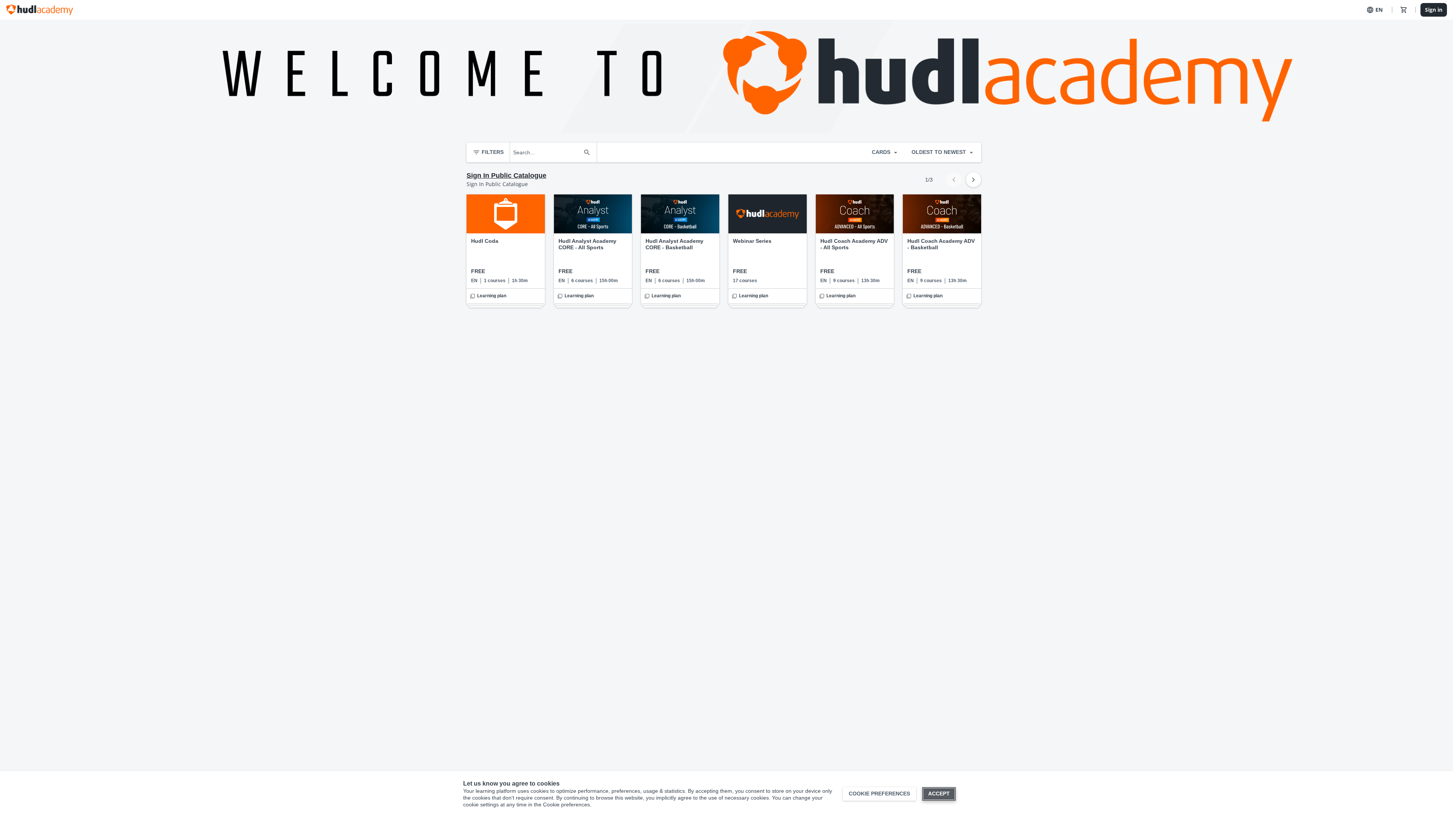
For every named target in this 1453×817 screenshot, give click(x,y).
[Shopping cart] (1404, 10)
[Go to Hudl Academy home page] (39, 10)
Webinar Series (752, 241)
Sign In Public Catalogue (506, 175)
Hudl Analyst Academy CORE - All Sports (587, 244)
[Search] (587, 152)
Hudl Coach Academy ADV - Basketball (941, 244)
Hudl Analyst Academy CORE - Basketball (674, 244)
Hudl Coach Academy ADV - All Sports (854, 244)
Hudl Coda (484, 241)
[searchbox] (546, 152)
